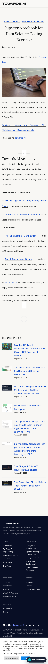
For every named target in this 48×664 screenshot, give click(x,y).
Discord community (33, 589)
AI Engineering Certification (21, 236)
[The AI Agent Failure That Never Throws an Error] (7, 466)
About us (29, 582)
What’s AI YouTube (10, 593)
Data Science (12, 21)
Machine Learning (33, 21)
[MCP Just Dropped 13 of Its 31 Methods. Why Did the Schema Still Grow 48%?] (7, 386)
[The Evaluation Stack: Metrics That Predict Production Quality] (7, 482)
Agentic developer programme (33, 553)
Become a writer (9, 596)
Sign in (5, 612)
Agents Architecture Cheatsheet (22, 214)
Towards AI (20, 138)
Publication (7, 582)
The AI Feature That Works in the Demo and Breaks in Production (29, 371)
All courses (7, 545)
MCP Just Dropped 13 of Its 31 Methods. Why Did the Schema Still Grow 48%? (30, 390)
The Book (7, 566)
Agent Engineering (10, 555)
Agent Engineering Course (18, 259)
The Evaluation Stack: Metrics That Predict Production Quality (30, 486)
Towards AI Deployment (31, 562)
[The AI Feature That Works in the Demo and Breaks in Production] (7, 367)
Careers (29, 586)
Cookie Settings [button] (11, 658)
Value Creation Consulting (32, 568)
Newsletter (7, 586)
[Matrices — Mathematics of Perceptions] (7, 405)
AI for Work (11, 282)
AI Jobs (6, 589)
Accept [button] (25, 658)
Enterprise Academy (34, 558)
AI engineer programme (31, 546)
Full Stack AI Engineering (8, 550)
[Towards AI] (14, 3)
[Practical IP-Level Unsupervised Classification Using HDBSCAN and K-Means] (7, 345)
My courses (7, 608)
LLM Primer (7, 559)
